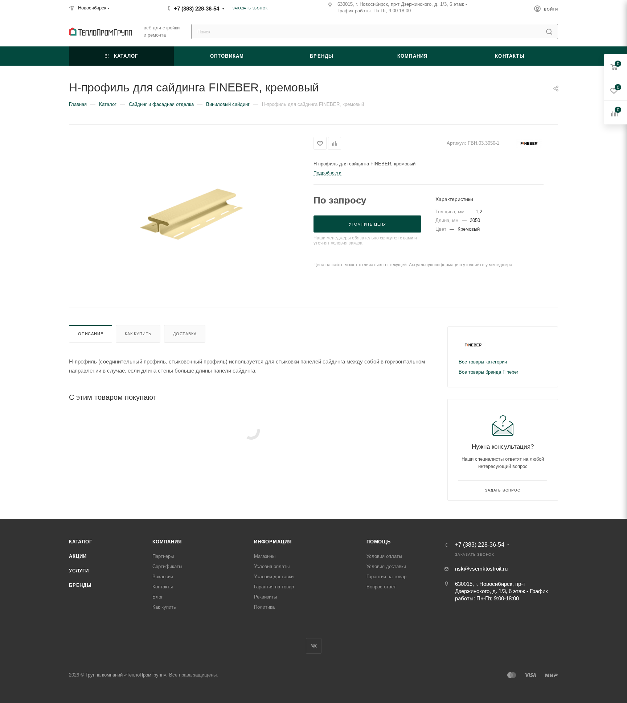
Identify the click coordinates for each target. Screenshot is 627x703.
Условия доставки (274, 576)
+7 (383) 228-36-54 (196, 8)
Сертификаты (167, 566)
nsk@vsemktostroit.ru (481, 569)
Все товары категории (483, 362)
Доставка (184, 334)
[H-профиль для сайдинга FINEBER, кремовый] (191, 215)
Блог (157, 597)
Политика (264, 607)
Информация (273, 541)
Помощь (378, 541)
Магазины (264, 556)
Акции (78, 556)
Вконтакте (313, 646)
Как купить (138, 334)
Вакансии (162, 576)
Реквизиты (265, 597)
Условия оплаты (272, 566)
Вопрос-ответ (381, 586)
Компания (166, 541)
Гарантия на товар (274, 586)
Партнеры (163, 556)
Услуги (79, 571)
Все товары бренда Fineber (488, 372)
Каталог (80, 541)
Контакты (162, 586)
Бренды (80, 585)
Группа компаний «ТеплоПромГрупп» (126, 675)
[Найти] (549, 31)
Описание (90, 334)
